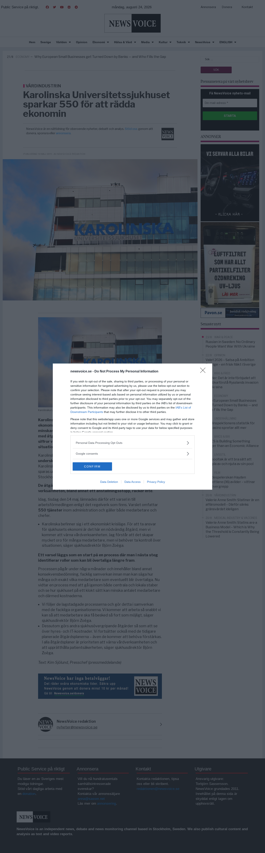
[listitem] (132, 443)
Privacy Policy (156, 481)
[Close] (204, 372)
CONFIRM (92, 466)
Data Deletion (109, 481)
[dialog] (132, 427)
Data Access (132, 481)
